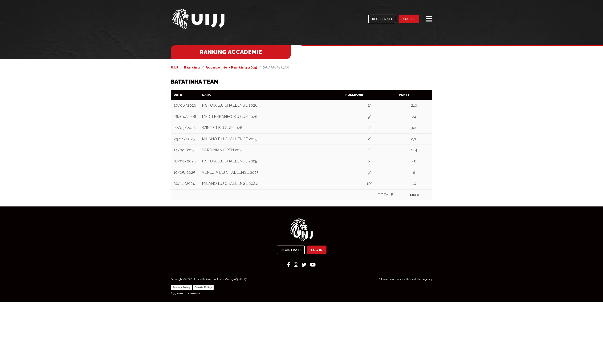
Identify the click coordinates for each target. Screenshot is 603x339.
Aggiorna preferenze (185, 293)
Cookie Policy (203, 287)
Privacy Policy (181, 287)
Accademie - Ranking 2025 (231, 67)
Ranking (192, 67)
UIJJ (174, 67)
